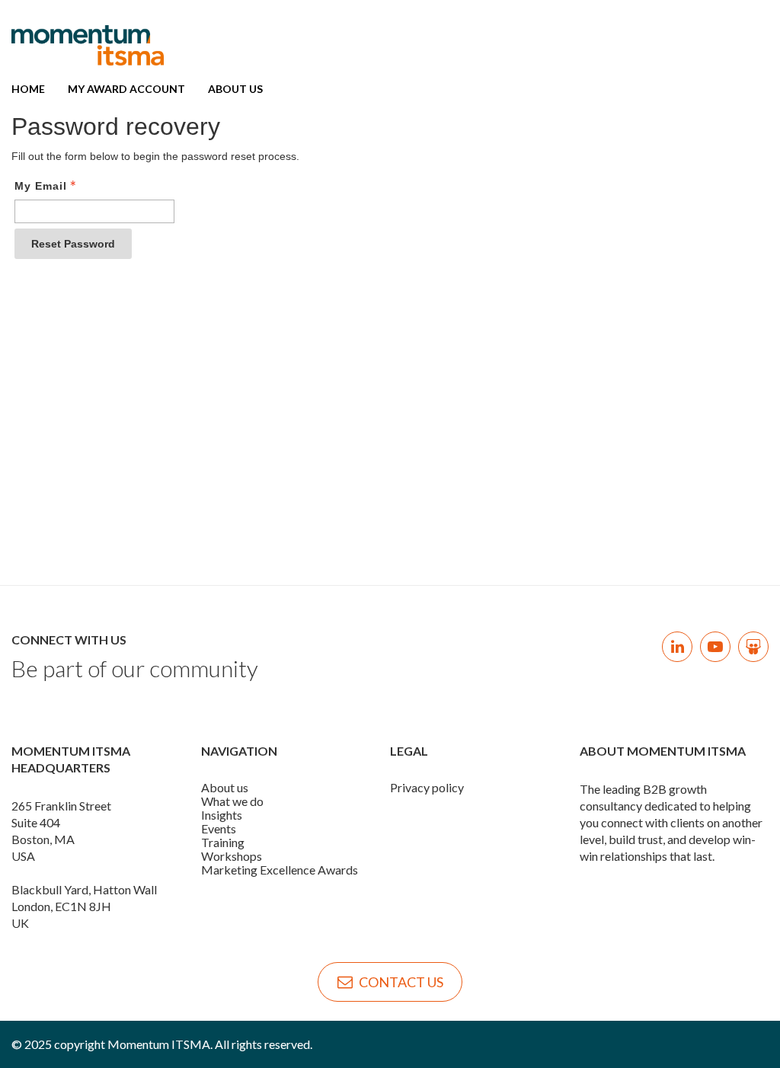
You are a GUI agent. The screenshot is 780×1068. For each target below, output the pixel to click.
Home (28, 88)
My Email (40, 186)
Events (218, 828)
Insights (221, 814)
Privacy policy (427, 787)
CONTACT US (401, 982)
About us (224, 787)
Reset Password (73, 244)
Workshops (231, 856)
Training (223, 842)
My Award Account (126, 88)
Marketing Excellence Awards (279, 869)
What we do (232, 801)
